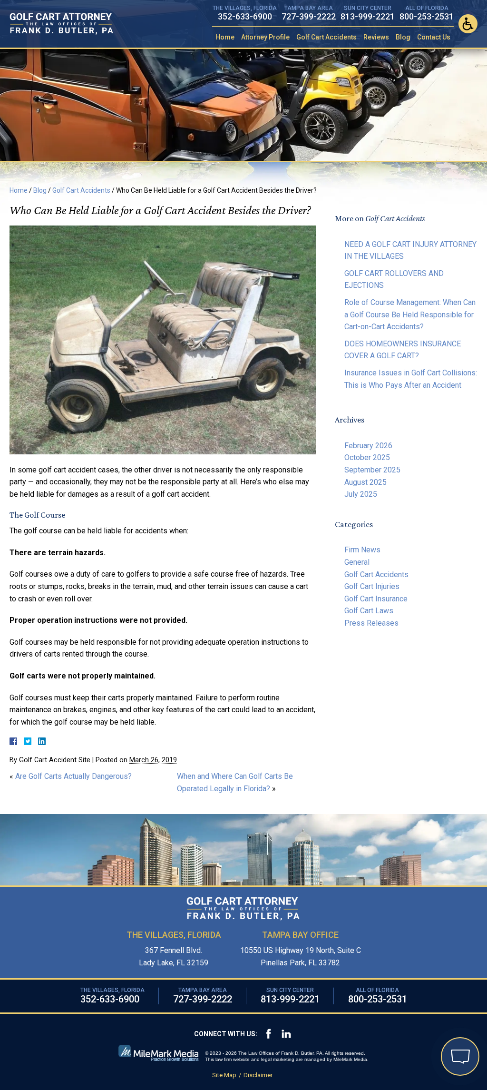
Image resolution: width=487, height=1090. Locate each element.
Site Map (224, 1075)
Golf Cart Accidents (326, 37)
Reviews (376, 37)
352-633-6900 (245, 16)
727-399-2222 (309, 16)
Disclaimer (258, 1075)
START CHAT (415, 1004)
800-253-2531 (426, 16)
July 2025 (360, 494)
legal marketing (277, 1059)
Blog (403, 37)
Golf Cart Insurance (376, 598)
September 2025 (372, 469)
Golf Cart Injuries (371, 586)
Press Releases (371, 623)
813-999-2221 (368, 16)
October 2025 (367, 457)
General (357, 562)
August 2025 (365, 482)
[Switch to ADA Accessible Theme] (467, 23)
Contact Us (433, 37)
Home (224, 37)
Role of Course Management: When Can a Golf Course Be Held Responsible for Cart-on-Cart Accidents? (410, 314)
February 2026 (368, 445)
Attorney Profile (265, 37)
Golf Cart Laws (368, 610)
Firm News (362, 549)
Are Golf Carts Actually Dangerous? (73, 776)
